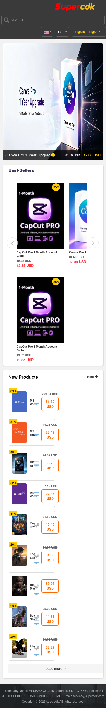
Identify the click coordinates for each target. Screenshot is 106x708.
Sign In (80, 32)
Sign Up (94, 32)
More (91, 376)
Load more (54, 668)
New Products (23, 377)
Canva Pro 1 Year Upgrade (42, 252)
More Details (47, 245)
